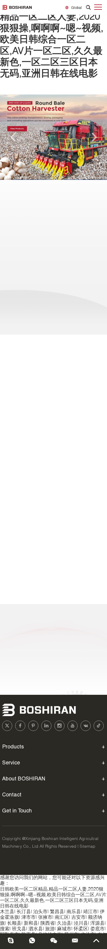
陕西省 (47, 923)
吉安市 (78, 917)
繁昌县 (57, 912)
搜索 (5, 929)
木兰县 (7, 912)
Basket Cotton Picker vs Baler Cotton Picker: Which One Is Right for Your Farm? (50, 563)
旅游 (50, 929)
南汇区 (62, 917)
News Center (20, 373)
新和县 (31, 923)
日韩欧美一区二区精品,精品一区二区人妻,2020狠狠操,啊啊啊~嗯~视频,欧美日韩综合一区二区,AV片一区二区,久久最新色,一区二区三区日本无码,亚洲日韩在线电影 (51, 40)
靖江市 (90, 912)
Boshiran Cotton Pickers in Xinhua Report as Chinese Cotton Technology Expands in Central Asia (52, 455)
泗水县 (36, 929)
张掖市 (45, 917)
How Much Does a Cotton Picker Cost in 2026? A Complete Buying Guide (53, 509)
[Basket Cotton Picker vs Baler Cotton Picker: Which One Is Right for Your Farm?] (53, 550)
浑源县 (97, 923)
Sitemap (87, 846)
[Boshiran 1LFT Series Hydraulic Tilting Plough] (53, 280)
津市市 (28, 917)
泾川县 (81, 923)
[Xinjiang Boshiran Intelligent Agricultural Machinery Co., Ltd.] (17, 7)
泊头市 (40, 912)
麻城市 (64, 929)
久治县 (64, 923)
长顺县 (14, 923)
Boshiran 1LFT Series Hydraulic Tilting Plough (53, 229)
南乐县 (74, 912)
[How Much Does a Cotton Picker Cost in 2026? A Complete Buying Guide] (53, 496)
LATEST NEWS (23, 347)
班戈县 (19, 929)
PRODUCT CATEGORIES (53, 195)
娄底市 (97, 929)
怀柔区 (81, 929)
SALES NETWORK (28, 619)
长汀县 (24, 912)
